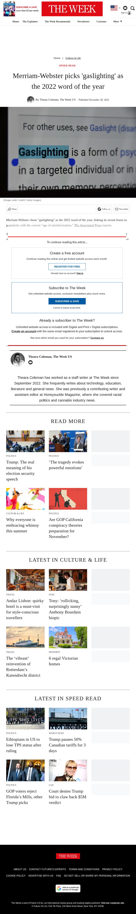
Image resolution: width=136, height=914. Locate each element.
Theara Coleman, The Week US (58, 99)
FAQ (58, 875)
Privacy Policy (112, 869)
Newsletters (83, 21)
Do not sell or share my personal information (97, 875)
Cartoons (101, 21)
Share (14, 209)
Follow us (106, 209)
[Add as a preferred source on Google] (68, 888)
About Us (20, 869)
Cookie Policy (16, 875)
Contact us (97, 337)
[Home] (15, 21)
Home (57, 58)
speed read (67, 66)
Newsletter (123, 209)
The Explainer (30, 21)
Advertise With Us (40, 875)
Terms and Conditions (84, 869)
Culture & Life (73, 58)
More (116, 21)
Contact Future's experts (47, 869)
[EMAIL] (31, 362)
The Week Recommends (57, 21)
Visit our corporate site (112, 903)
